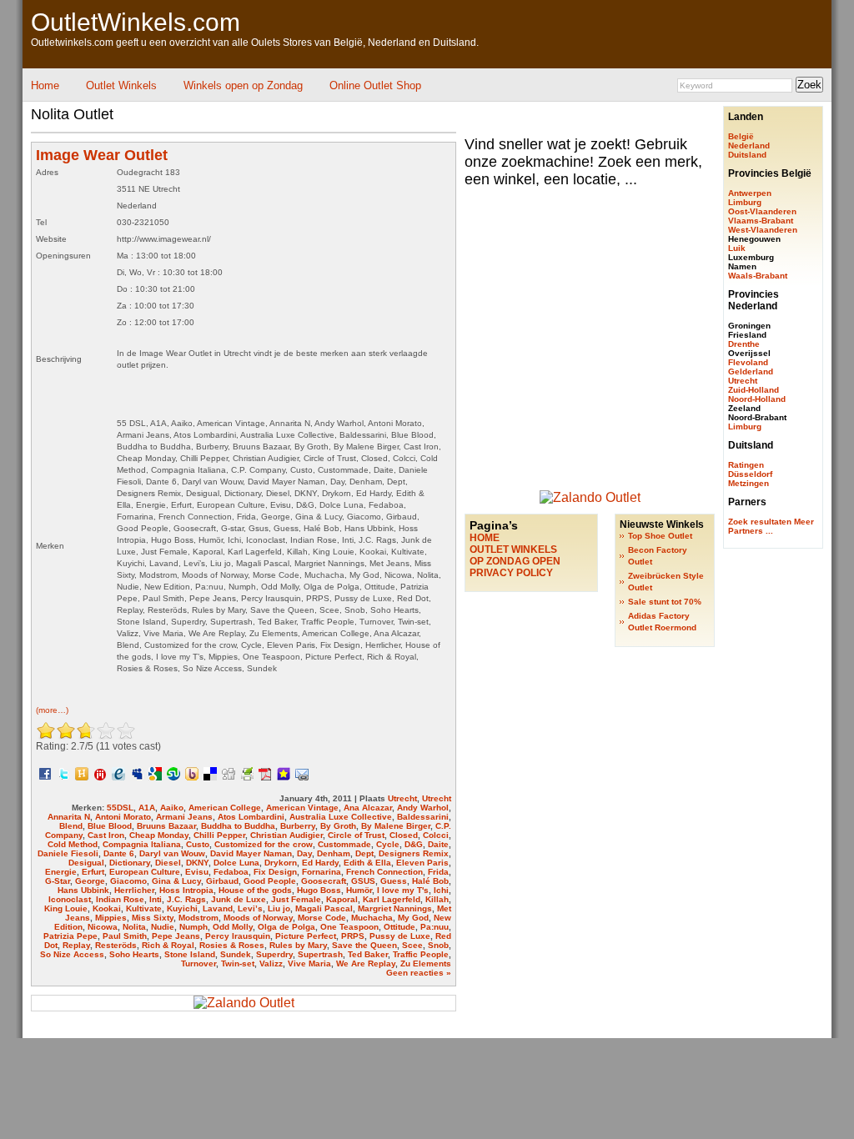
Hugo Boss (319, 890)
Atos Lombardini (251, 816)
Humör (359, 890)
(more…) (52, 710)
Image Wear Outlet (102, 155)
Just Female (296, 899)
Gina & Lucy (176, 881)
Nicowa (103, 926)
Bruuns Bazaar (166, 825)
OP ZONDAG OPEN (515, 561)
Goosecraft (323, 881)
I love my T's (403, 890)
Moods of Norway (258, 917)
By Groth (338, 825)
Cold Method (73, 844)
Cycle (387, 844)
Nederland (749, 145)
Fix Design (275, 871)
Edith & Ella (367, 862)
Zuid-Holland (753, 389)
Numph (193, 926)
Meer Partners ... (771, 526)
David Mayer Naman (251, 853)
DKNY (197, 862)
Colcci (436, 835)
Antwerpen (749, 193)
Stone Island (189, 954)
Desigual (86, 862)
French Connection (384, 871)
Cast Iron (106, 835)
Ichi (441, 890)
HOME (485, 538)
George (90, 881)
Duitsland (747, 154)
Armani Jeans (184, 816)
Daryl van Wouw (172, 853)
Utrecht (402, 798)
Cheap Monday (158, 835)
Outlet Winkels (121, 85)
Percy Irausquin (237, 936)
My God (413, 917)
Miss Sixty (152, 917)
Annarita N (69, 816)
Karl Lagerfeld (391, 899)
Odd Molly (233, 926)
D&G (413, 844)
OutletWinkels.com (135, 22)
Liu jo (279, 908)
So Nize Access (72, 954)
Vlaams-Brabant (760, 220)
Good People (270, 881)
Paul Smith (125, 936)
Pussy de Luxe (399, 936)
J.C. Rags (186, 899)
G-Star (57, 881)
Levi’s (250, 908)
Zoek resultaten (759, 521)
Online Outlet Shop (375, 85)
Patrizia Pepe (70, 936)
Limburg (744, 202)
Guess (393, 881)
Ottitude (399, 926)
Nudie (162, 926)
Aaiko (171, 807)
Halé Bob (430, 881)
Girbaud (222, 881)
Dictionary (129, 862)
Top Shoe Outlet (660, 535)
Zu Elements (425, 963)
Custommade (344, 844)
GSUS (363, 881)
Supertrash (320, 954)
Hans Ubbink (83, 890)
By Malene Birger (395, 825)
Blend (71, 825)
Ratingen (746, 464)
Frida (438, 871)
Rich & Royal (168, 945)
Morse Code (322, 917)
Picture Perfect (305, 936)
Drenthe (744, 344)
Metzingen (748, 483)
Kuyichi (182, 908)
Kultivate (144, 908)
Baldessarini (423, 816)
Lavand (218, 908)
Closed (403, 835)
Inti (155, 899)
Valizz (271, 963)
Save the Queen (364, 945)
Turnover (198, 963)
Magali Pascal (324, 908)
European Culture (144, 871)
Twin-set (237, 963)
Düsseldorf (750, 474)
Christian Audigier (286, 835)
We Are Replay (365, 963)
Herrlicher (134, 890)
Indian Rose (120, 899)
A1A (146, 807)
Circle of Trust (356, 835)
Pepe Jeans (176, 936)
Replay (76, 945)
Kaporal (342, 899)
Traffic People (421, 954)
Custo (197, 844)
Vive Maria (309, 963)
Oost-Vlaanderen (762, 211)
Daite (438, 844)
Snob (438, 945)
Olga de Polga (286, 926)
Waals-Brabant (757, 275)
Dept (364, 853)
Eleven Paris (422, 862)
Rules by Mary (298, 945)
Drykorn (280, 862)
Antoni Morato (123, 816)
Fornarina (321, 871)
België (741, 136)
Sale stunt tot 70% (664, 601)
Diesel (168, 862)
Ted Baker (368, 954)
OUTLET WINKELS (513, 549)
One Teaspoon (349, 926)
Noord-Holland (757, 399)
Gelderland (750, 371)
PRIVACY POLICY (511, 573)
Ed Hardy (320, 862)
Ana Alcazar (368, 807)
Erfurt (93, 871)
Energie (61, 871)
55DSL (120, 807)
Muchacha (372, 917)
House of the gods (255, 890)
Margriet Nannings (395, 908)
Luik (737, 248)
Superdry (274, 954)
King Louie (66, 908)
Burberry (297, 825)
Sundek (235, 954)
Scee (412, 945)
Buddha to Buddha (238, 825)
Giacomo (128, 881)
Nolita (134, 926)
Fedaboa (231, 871)
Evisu (196, 871)
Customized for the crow (263, 844)
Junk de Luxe (238, 899)
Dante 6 (118, 853)
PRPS (352, 936)
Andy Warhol (423, 807)
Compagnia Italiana (142, 844)
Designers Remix (414, 853)
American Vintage (302, 807)
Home (45, 85)
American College (224, 807)
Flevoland (748, 362)
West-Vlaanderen (762, 229)
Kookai (107, 908)
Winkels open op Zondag (243, 85)
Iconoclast (69, 899)
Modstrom (198, 917)
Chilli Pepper (219, 835)
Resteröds (116, 945)
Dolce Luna (236, 862)
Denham (333, 853)
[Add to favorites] (283, 773)
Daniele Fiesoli (68, 853)
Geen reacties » (418, 972)
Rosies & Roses (231, 945)
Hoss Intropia (186, 890)
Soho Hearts (134, 954)
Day (304, 853)
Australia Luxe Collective (340, 816)
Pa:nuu (434, 926)
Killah (437, 899)
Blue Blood (110, 825)
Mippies (111, 917)
